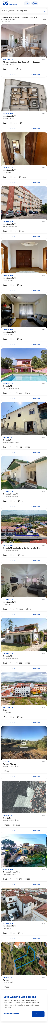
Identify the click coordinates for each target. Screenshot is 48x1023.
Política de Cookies (11, 1014)
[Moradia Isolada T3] (24, 473)
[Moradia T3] (24, 365)
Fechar (38, 1014)
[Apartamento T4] (24, 149)
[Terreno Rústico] (24, 743)
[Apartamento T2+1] (24, 905)
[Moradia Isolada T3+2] (24, 851)
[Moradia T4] (24, 419)
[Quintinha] (24, 797)
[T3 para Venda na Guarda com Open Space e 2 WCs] (24, 41)
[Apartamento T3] (24, 95)
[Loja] (24, 689)
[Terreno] (24, 959)
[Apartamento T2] (24, 257)
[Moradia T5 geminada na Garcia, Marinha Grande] (24, 527)
